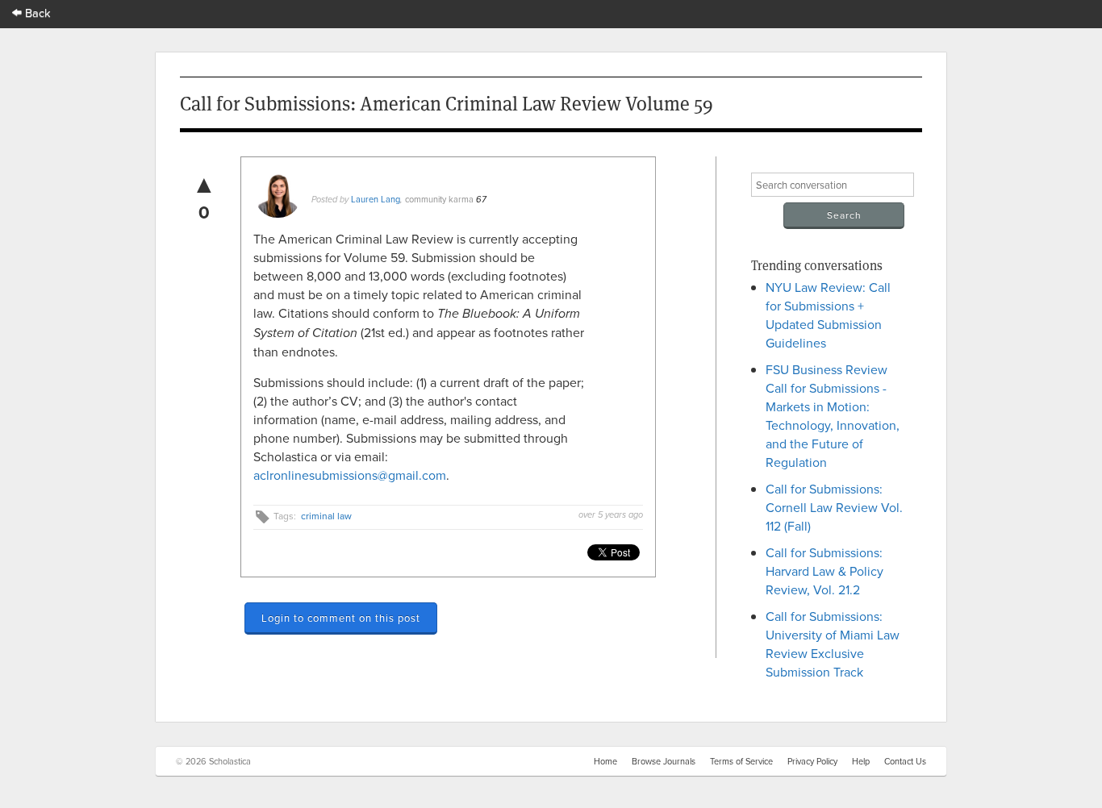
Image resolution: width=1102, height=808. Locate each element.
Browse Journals (663, 761)
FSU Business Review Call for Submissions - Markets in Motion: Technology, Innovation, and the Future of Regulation (833, 415)
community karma (439, 199)
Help (861, 761)
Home (605, 761)
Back (36, 12)
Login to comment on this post (340, 617)
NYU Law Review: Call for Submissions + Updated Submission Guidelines (828, 315)
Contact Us (905, 761)
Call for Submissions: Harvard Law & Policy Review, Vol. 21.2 (824, 571)
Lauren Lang (375, 199)
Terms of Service (741, 761)
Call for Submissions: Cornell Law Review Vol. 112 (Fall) (834, 507)
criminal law (326, 516)
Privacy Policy (812, 761)
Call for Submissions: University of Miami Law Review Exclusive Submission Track (833, 644)
